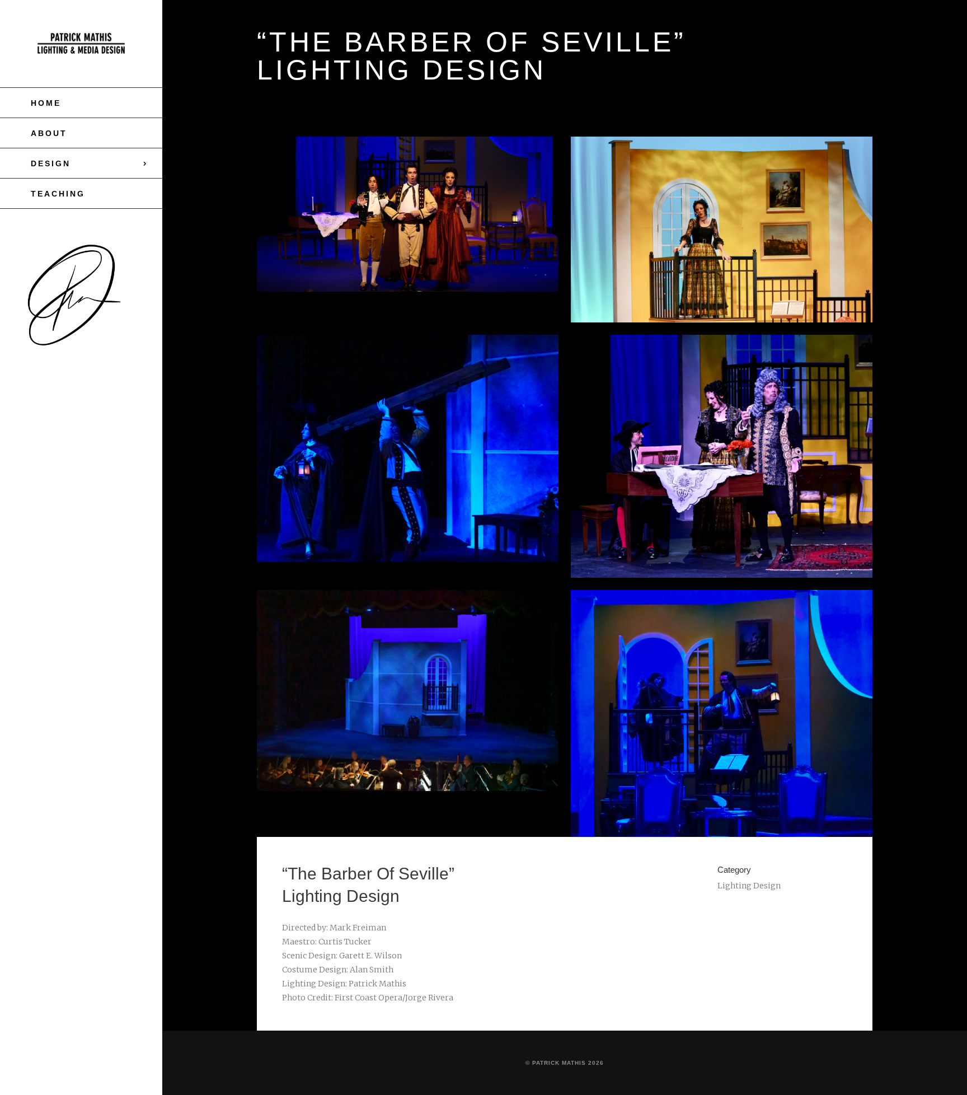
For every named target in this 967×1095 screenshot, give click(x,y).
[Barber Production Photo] (407, 214)
